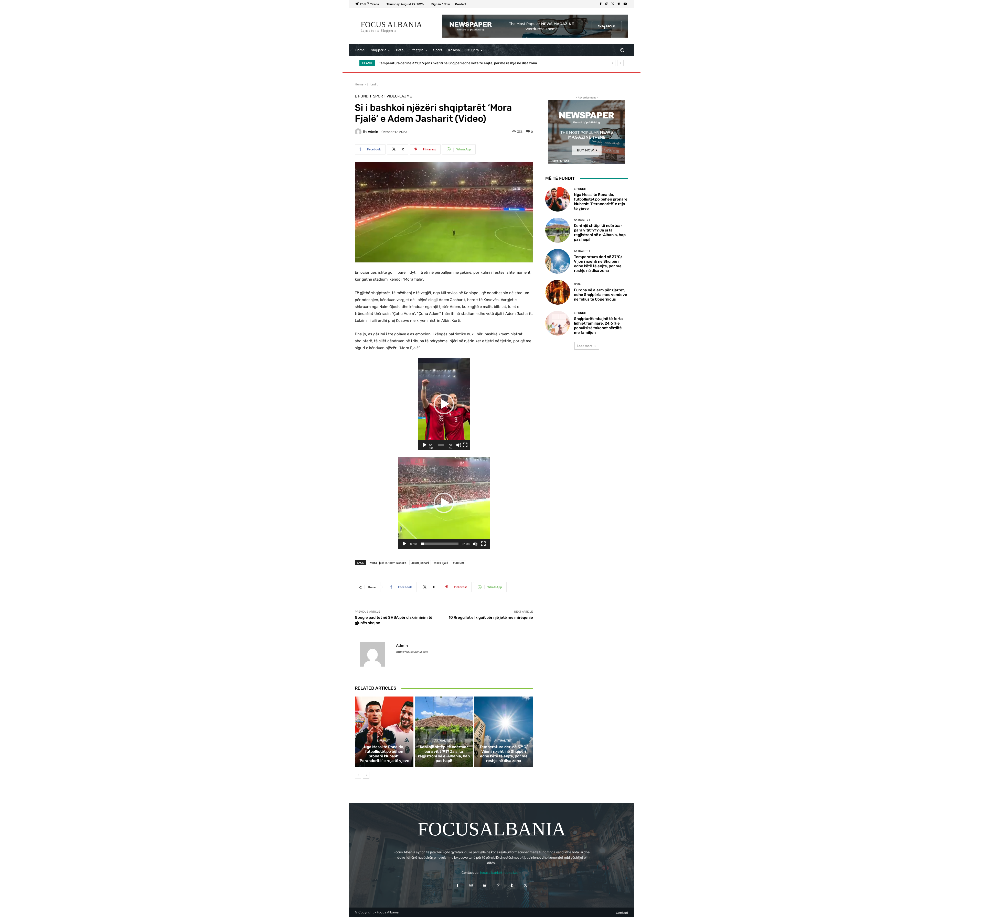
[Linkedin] (485, 885)
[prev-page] (358, 775)
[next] (620, 63)
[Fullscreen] (465, 445)
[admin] (359, 131)
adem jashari (420, 563)
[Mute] (458, 445)
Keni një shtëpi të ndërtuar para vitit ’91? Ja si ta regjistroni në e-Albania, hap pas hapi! (444, 754)
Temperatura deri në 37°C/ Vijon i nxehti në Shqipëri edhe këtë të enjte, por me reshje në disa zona (503, 754)
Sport (379, 96)
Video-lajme (399, 96)
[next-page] (366, 775)
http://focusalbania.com (412, 651)
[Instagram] (607, 4)
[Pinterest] (498, 885)
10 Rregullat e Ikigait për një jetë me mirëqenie (490, 617)
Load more (585, 346)
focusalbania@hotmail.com (500, 873)
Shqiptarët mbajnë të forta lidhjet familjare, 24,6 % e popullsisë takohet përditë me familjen (598, 325)
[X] (613, 4)
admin (373, 131)
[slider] (441, 445)
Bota (577, 284)
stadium (458, 563)
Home (359, 84)
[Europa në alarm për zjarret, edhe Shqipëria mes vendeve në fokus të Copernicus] (557, 292)
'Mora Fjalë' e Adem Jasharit (387, 563)
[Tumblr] (512, 885)
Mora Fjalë (441, 563)
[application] (444, 404)
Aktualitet (443, 740)
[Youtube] (625, 4)
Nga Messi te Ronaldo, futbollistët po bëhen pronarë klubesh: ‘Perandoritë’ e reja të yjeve (384, 754)
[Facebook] (600, 4)
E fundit (372, 84)
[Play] (424, 445)
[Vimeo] (619, 4)
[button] (622, 50)
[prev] (612, 63)
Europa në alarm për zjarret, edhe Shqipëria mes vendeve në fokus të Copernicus (443, 63)
